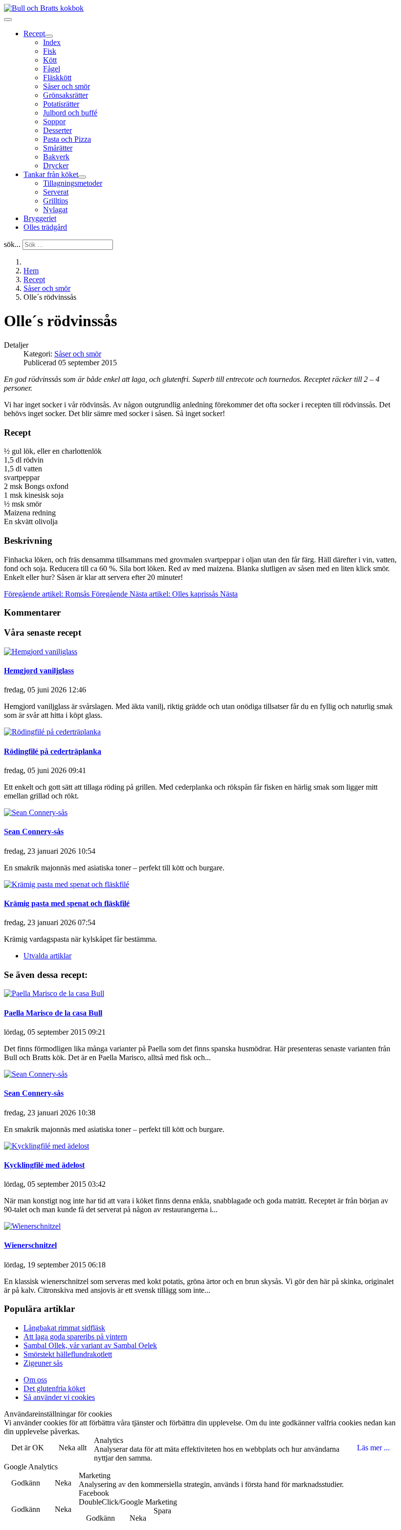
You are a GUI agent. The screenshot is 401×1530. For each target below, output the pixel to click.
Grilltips (55, 201)
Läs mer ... (373, 1447)
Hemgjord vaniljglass (39, 670)
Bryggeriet (39, 218)
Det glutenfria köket (54, 1388)
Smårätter (57, 148)
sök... (12, 244)
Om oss (35, 1379)
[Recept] (49, 36)
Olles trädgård (45, 227)
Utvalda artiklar (47, 956)
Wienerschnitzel (30, 1245)
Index (52, 42)
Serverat (55, 192)
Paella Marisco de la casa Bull (53, 1013)
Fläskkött (57, 77)
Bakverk (56, 157)
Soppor (54, 121)
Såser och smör (66, 86)
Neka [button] (63, 1483)
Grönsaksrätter (65, 95)
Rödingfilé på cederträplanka (52, 751)
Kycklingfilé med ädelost (44, 1165)
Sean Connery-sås (34, 831)
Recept (34, 33)
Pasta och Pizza (67, 139)
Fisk (49, 51)
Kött (50, 60)
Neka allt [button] (73, 1447)
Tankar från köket (50, 174)
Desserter (57, 130)
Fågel (51, 69)
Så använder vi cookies (59, 1397)
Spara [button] (162, 1511)
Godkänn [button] (25, 1483)
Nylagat (55, 209)
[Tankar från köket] (82, 177)
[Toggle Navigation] (8, 19)
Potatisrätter (61, 104)
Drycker (55, 165)
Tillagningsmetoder (72, 183)
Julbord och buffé (70, 113)
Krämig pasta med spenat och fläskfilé (67, 903)
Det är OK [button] (27, 1447)
